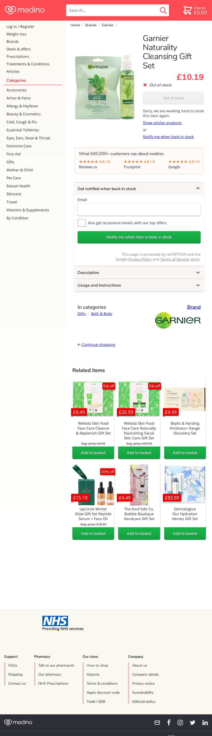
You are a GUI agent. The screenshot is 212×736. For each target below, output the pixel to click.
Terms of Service (174, 259)
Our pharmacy (49, 674)
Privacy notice (143, 683)
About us (139, 665)
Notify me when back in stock (168, 136)
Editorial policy (143, 701)
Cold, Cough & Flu (21, 121)
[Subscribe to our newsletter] (155, 722)
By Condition (17, 217)
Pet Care (13, 177)
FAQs (12, 665)
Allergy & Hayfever (22, 105)
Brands (12, 41)
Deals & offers (18, 48)
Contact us (17, 683)
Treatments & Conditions (28, 63)
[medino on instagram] (178, 722)
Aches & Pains (18, 97)
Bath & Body (101, 313)
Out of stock (173, 98)
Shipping (15, 674)
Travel (11, 201)
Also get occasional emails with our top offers (127, 222)
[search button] (163, 10)
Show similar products (162, 122)
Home (75, 25)
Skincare (13, 193)
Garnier (107, 25)
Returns (93, 674)
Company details (145, 674)
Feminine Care (19, 145)
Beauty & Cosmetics (23, 113)
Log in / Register (20, 26)
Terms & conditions (102, 683)
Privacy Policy (140, 259)
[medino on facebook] (165, 722)
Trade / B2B (96, 701)
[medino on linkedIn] (203, 722)
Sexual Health (18, 185)
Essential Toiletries (22, 129)
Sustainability (143, 692)
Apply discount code (103, 692)
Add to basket (93, 452)
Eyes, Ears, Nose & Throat (28, 137)
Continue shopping (98, 344)
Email (82, 199)
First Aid (13, 153)
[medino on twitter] (190, 722)
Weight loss (16, 33)
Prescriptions (17, 56)
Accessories (16, 89)
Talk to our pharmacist (56, 665)
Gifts (10, 161)
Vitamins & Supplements (27, 209)
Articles (12, 71)
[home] (32, 10)
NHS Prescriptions (53, 683)
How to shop (97, 665)
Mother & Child (19, 169)
